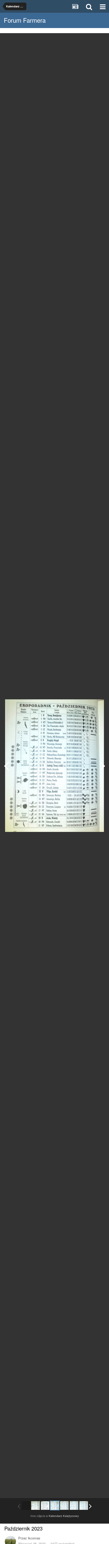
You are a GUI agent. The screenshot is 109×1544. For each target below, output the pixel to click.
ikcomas (34, 1538)
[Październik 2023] (54, 1505)
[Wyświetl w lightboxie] (100, 41)
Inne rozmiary (79, 40)
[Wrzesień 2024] (102, 765)
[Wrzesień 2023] (6, 765)
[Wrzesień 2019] (35, 1505)
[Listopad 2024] (83, 1505)
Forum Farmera (25, 20)
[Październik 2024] (74, 1505)
